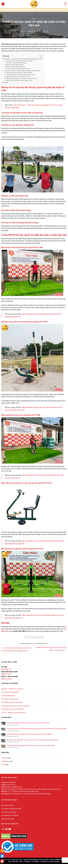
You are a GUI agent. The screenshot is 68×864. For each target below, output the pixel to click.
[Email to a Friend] (35, 637)
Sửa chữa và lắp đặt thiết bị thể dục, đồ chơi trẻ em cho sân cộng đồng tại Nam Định (32, 740)
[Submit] (64, 9)
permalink (45, 643)
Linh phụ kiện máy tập (8, 695)
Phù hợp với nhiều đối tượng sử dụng (15, 66)
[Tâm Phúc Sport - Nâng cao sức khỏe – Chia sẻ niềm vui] (34, 4)
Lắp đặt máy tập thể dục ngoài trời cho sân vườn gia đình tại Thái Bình (28, 723)
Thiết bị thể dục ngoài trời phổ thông (12, 709)
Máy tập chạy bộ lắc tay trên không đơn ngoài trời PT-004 (20, 74)
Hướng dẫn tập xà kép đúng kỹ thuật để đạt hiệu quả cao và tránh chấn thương (31, 745)
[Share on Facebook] (29, 637)
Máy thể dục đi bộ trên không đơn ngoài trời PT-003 (19, 72)
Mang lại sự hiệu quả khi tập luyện (14, 64)
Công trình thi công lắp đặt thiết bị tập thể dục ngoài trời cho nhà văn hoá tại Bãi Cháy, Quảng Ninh (36, 728)
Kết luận (6, 82)
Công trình (4, 758)
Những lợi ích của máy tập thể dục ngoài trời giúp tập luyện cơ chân (23, 59)
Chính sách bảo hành (7, 819)
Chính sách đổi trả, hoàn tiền (10, 815)
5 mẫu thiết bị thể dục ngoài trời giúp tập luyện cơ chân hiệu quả (22, 70)
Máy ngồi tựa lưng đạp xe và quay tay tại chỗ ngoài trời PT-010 (21, 78)
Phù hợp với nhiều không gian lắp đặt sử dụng (17, 68)
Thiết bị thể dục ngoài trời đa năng (11, 702)
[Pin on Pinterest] (38, 637)
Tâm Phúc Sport (43, 31)
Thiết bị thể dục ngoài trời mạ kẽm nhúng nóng (15, 706)
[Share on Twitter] (32, 637)
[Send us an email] (6, 829)
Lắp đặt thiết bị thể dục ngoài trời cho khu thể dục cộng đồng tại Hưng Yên (29, 734)
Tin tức (34, 18)
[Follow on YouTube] (9, 829)
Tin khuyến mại (5, 761)
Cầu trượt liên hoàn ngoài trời (10, 692)
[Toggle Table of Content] (40, 56)
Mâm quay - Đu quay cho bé (9, 699)
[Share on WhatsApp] (26, 637)
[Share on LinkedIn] (42, 637)
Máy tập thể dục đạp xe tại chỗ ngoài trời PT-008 (18, 76)
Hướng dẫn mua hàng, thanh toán (11, 809)
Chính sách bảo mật (7, 805)
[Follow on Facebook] (3, 829)
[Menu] (3, 4)
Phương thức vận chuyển (8, 812)
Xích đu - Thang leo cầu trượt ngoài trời (13, 712)
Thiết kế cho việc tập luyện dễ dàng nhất (16, 62)
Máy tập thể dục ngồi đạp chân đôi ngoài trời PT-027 (19, 80)
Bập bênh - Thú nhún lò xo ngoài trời (12, 689)
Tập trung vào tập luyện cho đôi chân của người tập (19, 61)
